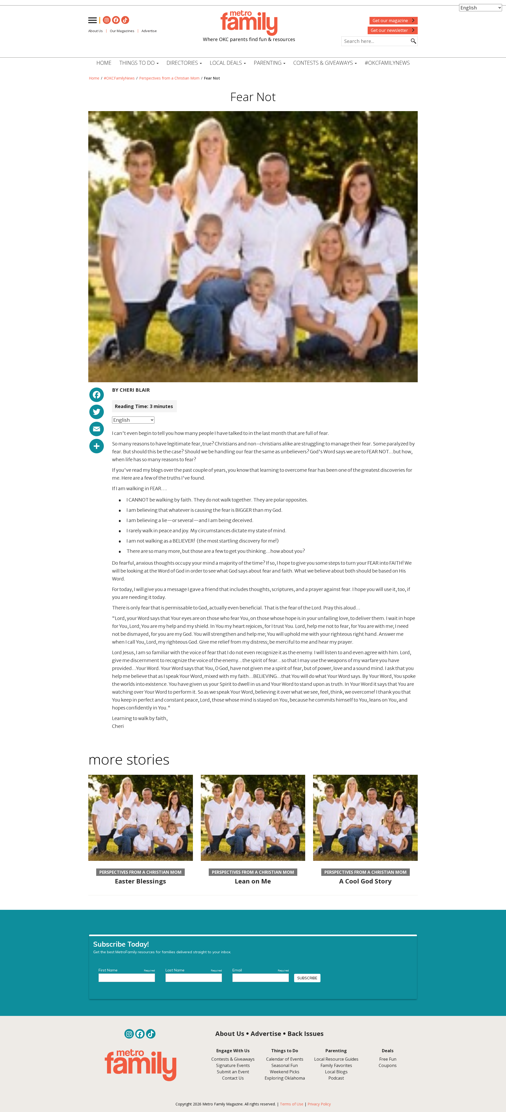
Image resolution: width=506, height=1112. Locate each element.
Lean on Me (253, 881)
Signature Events (233, 1065)
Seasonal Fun (284, 1065)
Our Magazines (122, 30)
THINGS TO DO (137, 62)
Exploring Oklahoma (285, 1078)
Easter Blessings (140, 881)
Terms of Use (291, 1103)
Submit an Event (233, 1072)
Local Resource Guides (336, 1059)
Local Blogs (336, 1072)
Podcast (336, 1078)
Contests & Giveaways (323, 62)
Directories (183, 62)
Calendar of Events (284, 1059)
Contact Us (233, 1078)
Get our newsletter (390, 30)
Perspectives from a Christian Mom (169, 78)
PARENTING (268, 62)
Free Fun (387, 1059)
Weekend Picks (284, 1072)
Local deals (226, 62)
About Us (95, 30)
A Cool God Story (365, 881)
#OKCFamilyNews (387, 62)
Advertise (149, 30)
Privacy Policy (319, 1103)
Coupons (388, 1065)
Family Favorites (336, 1065)
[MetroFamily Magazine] (249, 23)
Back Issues (306, 1033)
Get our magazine (391, 20)
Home (103, 62)
